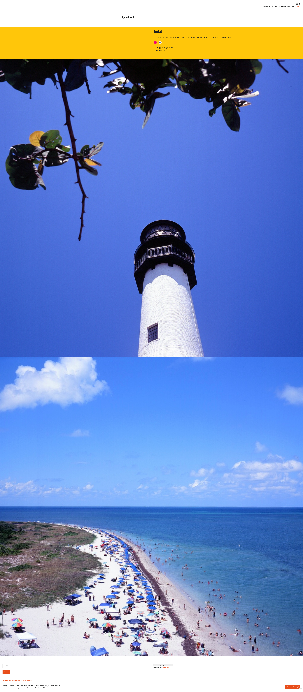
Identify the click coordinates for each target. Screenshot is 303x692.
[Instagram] (155, 42)
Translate (167, 667)
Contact (297, 6)
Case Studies (275, 6)
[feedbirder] (299, 4)
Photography (285, 6)
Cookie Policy (42, 688)
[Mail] (160, 42)
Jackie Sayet (6, 680)
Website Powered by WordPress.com (21, 680)
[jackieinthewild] (297, 4)
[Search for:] (12, 666)
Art (293, 6)
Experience (266, 6)
